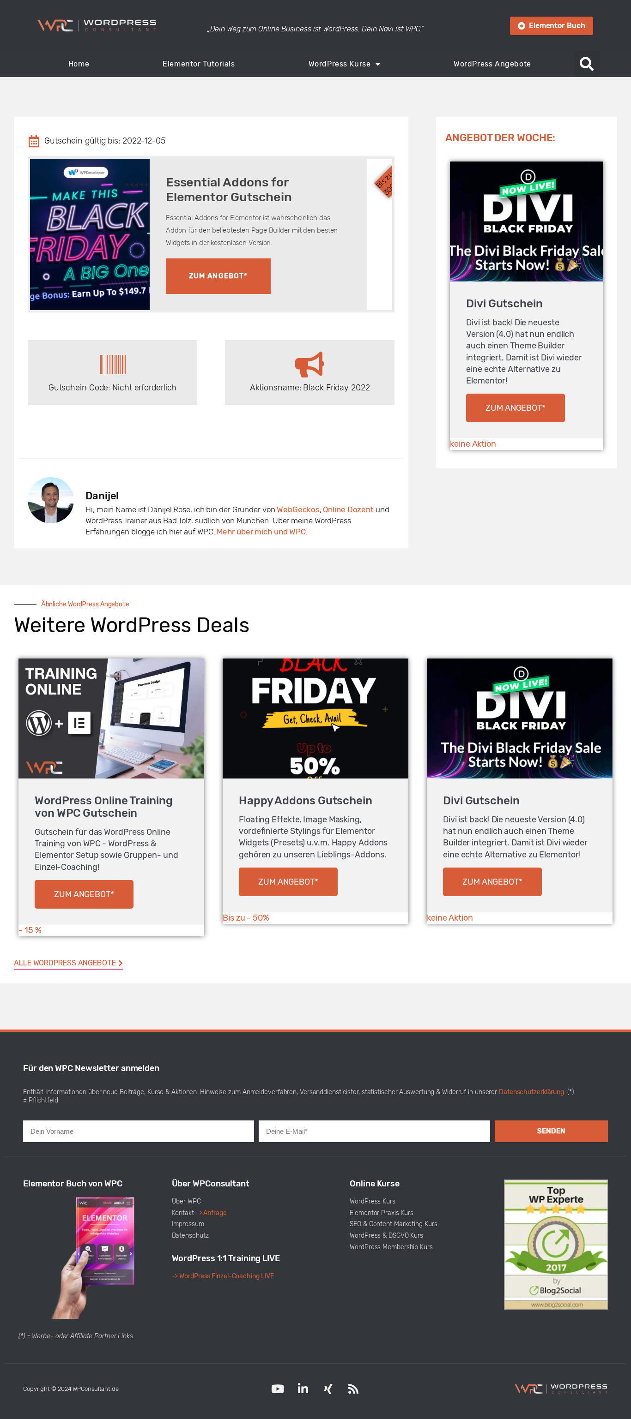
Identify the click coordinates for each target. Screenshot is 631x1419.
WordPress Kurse (340, 64)
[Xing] (328, 1389)
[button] (587, 64)
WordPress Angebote (492, 64)
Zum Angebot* (218, 276)
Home (78, 64)
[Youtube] (277, 1389)
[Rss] (353, 1389)
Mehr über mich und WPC (261, 531)
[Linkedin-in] (303, 1389)
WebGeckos (298, 509)
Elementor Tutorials (199, 64)
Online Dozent (348, 509)
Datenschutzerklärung (531, 1092)
